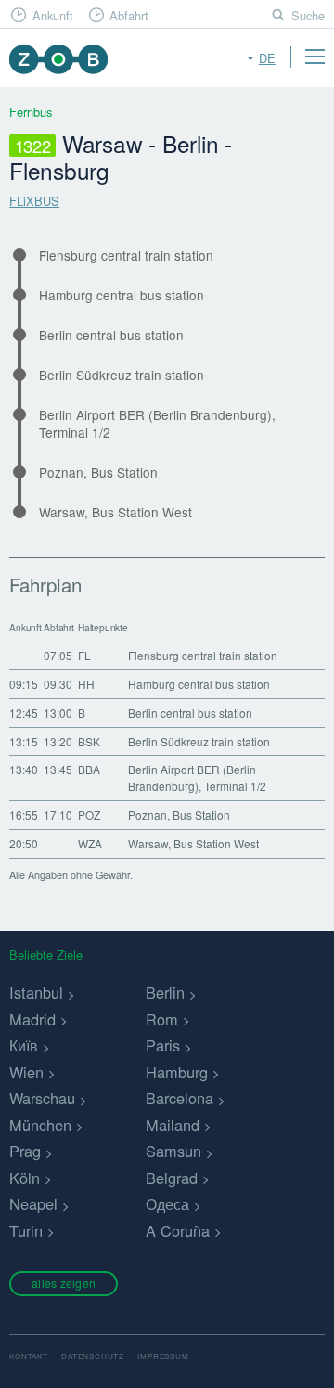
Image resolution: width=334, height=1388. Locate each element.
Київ (23, 1045)
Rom (162, 1019)
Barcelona (179, 1098)
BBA (89, 769)
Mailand (172, 1125)
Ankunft (52, 15)
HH (86, 684)
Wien (26, 1072)
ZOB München (58, 59)
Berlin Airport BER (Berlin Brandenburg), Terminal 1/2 (157, 423)
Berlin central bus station (111, 335)
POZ (89, 814)
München (40, 1125)
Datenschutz (92, 1356)
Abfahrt (128, 15)
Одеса (167, 1203)
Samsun (173, 1151)
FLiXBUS (34, 201)
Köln (24, 1177)
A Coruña (178, 1230)
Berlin (165, 992)
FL (84, 655)
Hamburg (177, 1072)
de (267, 58)
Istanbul (36, 992)
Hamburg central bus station (121, 295)
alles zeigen (64, 1283)
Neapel (33, 1203)
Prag (25, 1151)
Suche (308, 15)
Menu (314, 56)
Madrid (32, 1019)
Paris (163, 1045)
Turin (26, 1230)
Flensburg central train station (126, 255)
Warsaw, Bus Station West (115, 512)
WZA (90, 843)
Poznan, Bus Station (98, 472)
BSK (89, 741)
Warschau (42, 1098)
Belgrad (172, 1177)
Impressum (162, 1356)
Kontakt (28, 1356)
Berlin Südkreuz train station (121, 375)
